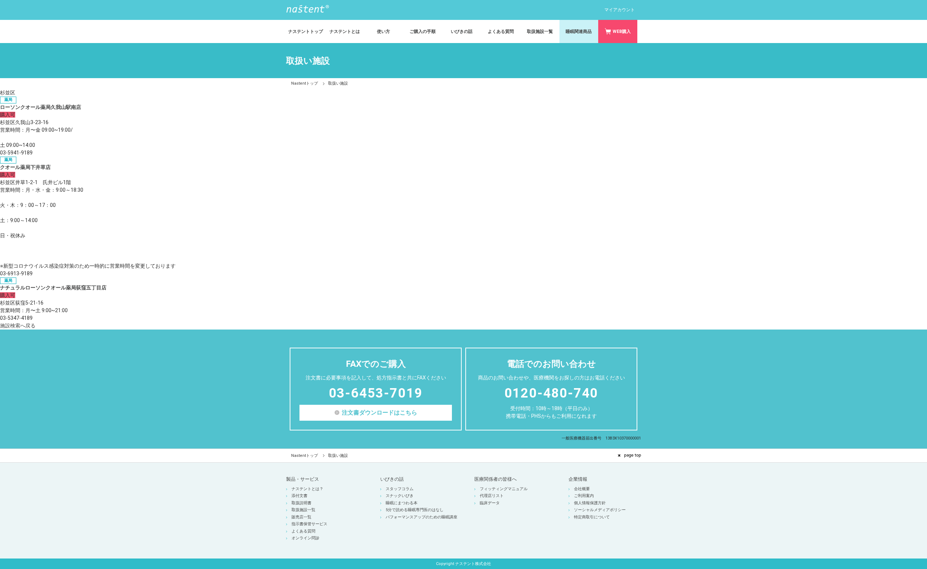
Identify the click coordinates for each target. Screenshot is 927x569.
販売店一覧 (301, 517)
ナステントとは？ (307, 489)
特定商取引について (592, 517)
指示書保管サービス (309, 524)
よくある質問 (303, 531)
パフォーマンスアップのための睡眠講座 (421, 517)
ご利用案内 (584, 495)
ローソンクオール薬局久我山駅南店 (40, 107)
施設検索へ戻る (17, 325)
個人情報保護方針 (590, 503)
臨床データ (490, 503)
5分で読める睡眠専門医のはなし (415, 510)
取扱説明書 (301, 503)
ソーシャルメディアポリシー (600, 510)
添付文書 (299, 495)
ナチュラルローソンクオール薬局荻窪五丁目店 (53, 287)
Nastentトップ (304, 83)
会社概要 (582, 489)
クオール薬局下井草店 (25, 167)
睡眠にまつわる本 (402, 503)
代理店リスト (492, 495)
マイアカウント (619, 9)
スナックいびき (400, 495)
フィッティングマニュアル (504, 489)
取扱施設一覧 (303, 510)
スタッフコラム (400, 489)
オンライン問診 (305, 538)
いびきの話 (392, 479)
